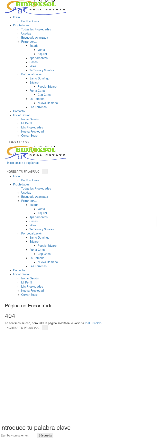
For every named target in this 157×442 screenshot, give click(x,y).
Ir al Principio (93, 323)
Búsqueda (45, 435)
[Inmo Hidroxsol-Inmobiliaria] (35, 7)
